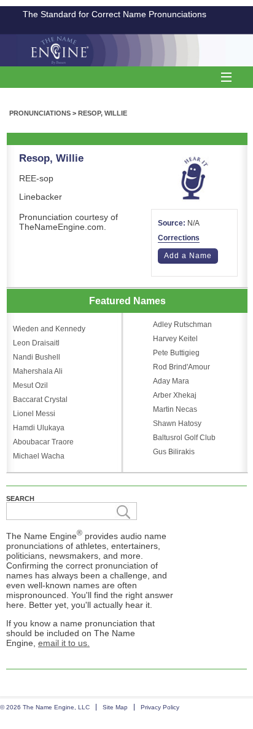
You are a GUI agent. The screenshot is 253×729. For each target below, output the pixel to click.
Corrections (179, 238)
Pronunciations (40, 113)
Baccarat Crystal (40, 399)
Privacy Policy (160, 707)
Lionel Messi (34, 413)
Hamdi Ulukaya (38, 428)
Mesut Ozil (30, 385)
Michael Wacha (38, 456)
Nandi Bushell (36, 357)
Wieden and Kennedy (49, 329)
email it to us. (64, 643)
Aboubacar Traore (43, 442)
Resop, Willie (102, 113)
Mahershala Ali (38, 371)
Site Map (115, 707)
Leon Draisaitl (36, 343)
